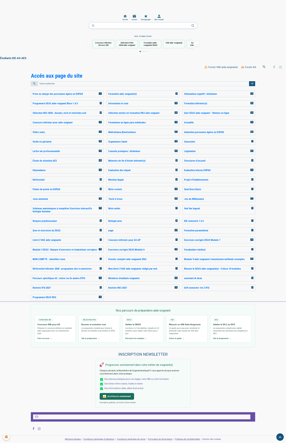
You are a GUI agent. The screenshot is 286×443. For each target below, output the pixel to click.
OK (252, 83)
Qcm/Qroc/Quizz (192, 189)
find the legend (192, 208)
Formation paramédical (196, 230)
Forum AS (250, 67)
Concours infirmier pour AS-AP (124, 239)
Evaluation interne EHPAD (197, 170)
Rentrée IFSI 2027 (42, 287)
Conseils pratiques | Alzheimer (124, 151)
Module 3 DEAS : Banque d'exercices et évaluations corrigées (65, 249)
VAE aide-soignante (174, 43)
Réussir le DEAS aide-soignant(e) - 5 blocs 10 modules (212, 268)
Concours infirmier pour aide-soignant (53, 122)
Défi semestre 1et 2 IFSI (196, 287)
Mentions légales (73, 439)
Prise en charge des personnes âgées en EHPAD (58, 93)
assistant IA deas (193, 278)
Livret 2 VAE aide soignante (47, 239)
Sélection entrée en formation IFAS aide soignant (133, 112)
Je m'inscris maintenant (119, 396)
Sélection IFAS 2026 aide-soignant (127, 44)
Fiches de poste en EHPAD (46, 189)
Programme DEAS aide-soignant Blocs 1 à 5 (55, 103)
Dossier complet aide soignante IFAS (127, 259)
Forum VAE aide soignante (223, 67)
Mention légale (116, 179)
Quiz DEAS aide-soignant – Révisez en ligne (206, 112)
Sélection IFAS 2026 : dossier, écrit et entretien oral (59, 112)
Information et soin (118, 103)
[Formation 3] (143, 51)
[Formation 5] (147, 51)
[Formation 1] (140, 51)
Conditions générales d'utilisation (98, 439)
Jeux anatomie (40, 198)
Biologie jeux (115, 220)
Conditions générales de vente (131, 439)
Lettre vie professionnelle (46, 151)
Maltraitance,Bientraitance (122, 132)
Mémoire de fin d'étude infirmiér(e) (127, 160)
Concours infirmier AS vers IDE (103, 44)
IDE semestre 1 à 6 (194, 220)
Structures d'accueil (194, 160)
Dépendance (39, 170)
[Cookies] (6, 436)
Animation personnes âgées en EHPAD (204, 132)
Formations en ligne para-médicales (127, 122)
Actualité (189, 122)
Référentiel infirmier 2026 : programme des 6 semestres (62, 268)
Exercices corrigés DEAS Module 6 (126, 249)
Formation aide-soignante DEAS (150, 44)
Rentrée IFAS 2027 (117, 287)
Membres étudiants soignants (124, 278)
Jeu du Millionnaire (194, 198)
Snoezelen (189, 141)
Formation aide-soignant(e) (122, 93)
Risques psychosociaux (45, 220)
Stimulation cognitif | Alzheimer (200, 93)
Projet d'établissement (196, 179)
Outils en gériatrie (42, 141)
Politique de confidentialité (187, 439)
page (111, 230)
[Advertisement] (54, 6)
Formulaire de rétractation (160, 439)
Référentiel (39, 179)
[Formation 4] (145, 51)
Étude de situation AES (45, 160)
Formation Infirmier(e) (195, 103)
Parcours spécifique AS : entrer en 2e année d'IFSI (59, 278)
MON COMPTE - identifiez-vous (49, 259)
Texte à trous (115, 198)
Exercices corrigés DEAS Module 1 (202, 239)
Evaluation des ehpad (119, 170)
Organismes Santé (117, 141)
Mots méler (114, 208)
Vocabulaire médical (194, 249)
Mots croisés (115, 189)
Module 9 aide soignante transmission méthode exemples (214, 259)
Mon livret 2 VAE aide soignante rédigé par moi (132, 268)
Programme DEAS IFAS (44, 297)
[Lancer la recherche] (192, 25)
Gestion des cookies (211, 439)
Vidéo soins (39, 132)
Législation (190, 151)
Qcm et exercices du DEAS (46, 230)
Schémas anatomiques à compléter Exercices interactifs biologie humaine (62, 210)
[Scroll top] (280, 437)
